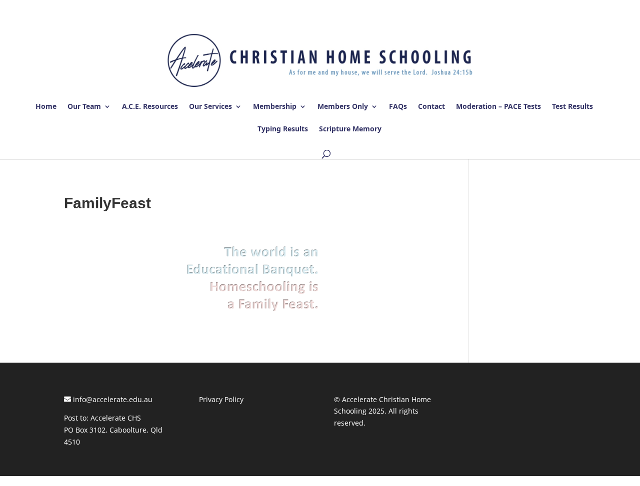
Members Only (343, 107)
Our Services (210, 107)
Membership (274, 107)
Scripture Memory (350, 129)
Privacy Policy (221, 399)
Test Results (572, 107)
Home (46, 107)
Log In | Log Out (548, 9)
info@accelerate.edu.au (111, 399)
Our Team (84, 107)
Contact (431, 107)
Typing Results (283, 129)
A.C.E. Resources (150, 107)
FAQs (398, 107)
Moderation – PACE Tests (498, 107)
